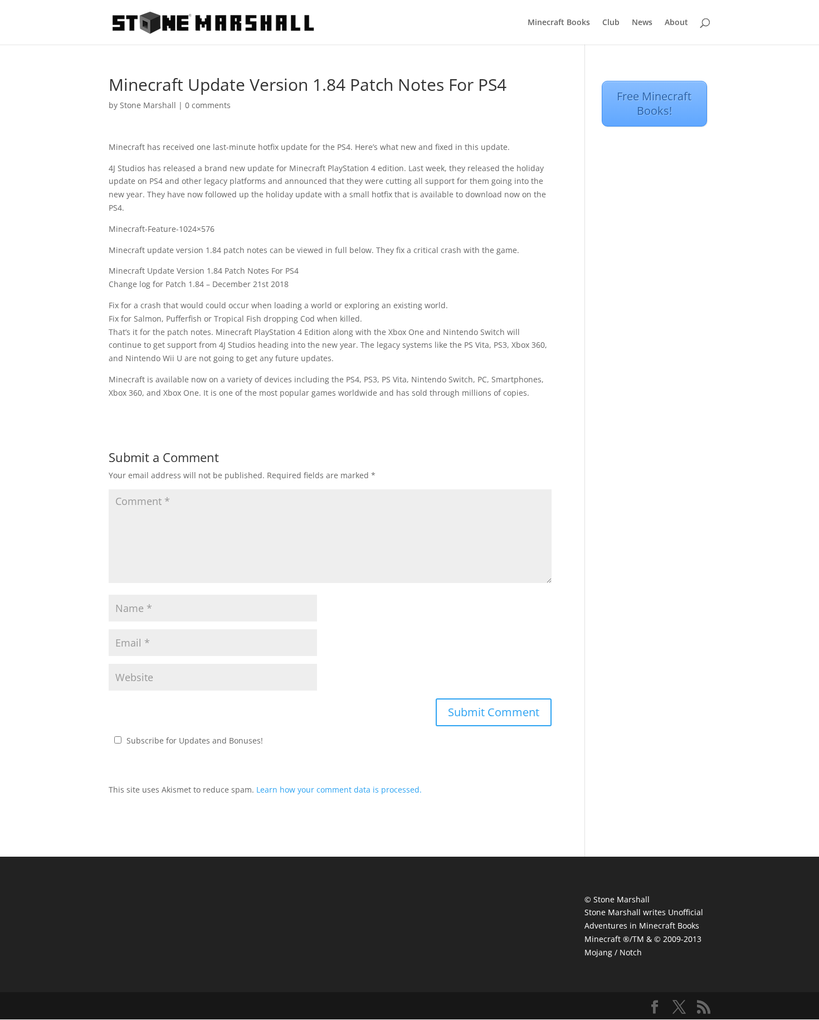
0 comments (208, 105)
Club (611, 22)
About (676, 22)
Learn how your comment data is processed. (339, 789)
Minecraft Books (559, 22)
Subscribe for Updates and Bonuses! (194, 740)
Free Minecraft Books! (654, 103)
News (642, 22)
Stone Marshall (148, 105)
